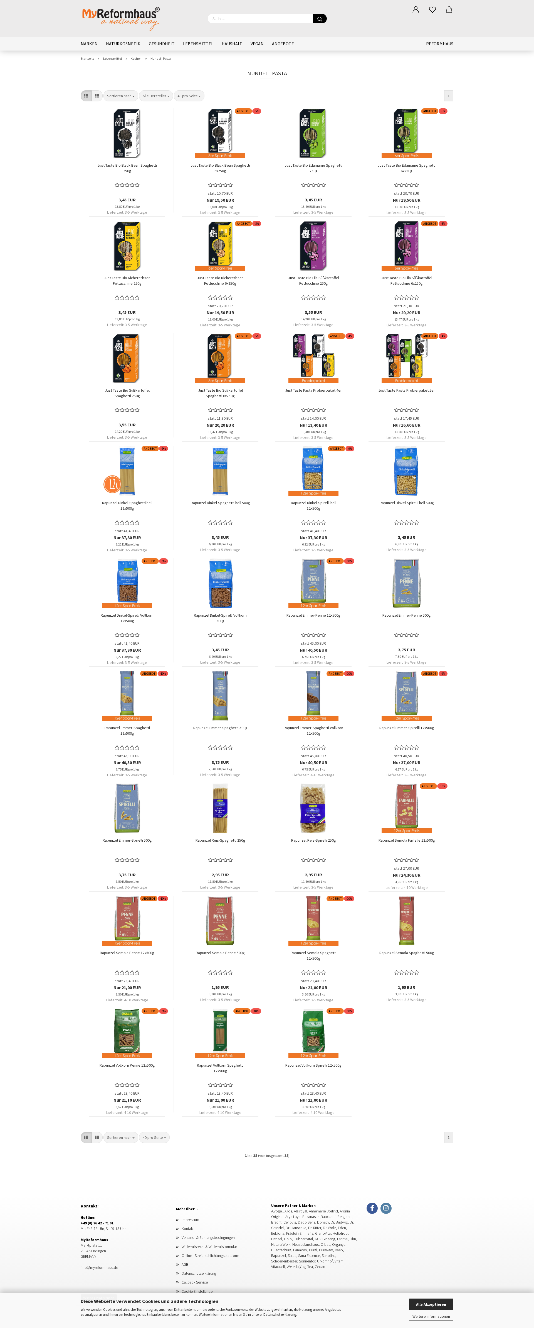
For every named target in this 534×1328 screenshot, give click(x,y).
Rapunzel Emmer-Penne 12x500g (313, 615)
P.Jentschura (281, 1249)
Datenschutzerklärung (279, 1314)
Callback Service (195, 1282)
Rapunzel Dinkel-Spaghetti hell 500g (220, 502)
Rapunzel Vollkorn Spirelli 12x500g (313, 1065)
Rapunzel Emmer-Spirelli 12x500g (406, 727)
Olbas (325, 1244)
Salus (292, 1255)
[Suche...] (320, 18)
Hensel (276, 1238)
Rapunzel (278, 1255)
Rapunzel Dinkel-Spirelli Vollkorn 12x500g (127, 618)
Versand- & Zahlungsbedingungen (208, 1237)
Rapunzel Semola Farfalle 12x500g (407, 840)
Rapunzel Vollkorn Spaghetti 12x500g (220, 1068)
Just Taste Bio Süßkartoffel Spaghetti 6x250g (220, 393)
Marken (89, 43)
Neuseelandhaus (305, 1244)
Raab (339, 1249)
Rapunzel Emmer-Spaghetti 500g (220, 727)
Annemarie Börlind (323, 1211)
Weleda (293, 1266)
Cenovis (289, 1222)
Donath (323, 1222)
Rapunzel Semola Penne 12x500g (127, 952)
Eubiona (277, 1233)
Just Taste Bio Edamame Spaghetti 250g (313, 168)
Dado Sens (306, 1222)
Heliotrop (340, 1233)
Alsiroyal (300, 1211)
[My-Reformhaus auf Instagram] (386, 1208)
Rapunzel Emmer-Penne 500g (406, 615)
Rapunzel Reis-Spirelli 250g (313, 840)
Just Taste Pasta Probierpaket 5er (406, 390)
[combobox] (120, 95)
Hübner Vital (303, 1238)
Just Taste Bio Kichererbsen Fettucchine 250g (127, 280)
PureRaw (326, 1249)
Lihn (353, 1238)
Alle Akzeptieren (431, 1304)
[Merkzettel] (432, 9)
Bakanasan (310, 1216)
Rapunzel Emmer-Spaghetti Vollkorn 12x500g (313, 730)
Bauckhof (328, 1216)
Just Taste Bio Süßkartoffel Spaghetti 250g (127, 393)
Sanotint (328, 1255)
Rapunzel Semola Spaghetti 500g (406, 952)
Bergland (344, 1216)
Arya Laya (292, 1216)
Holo (288, 1238)
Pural (313, 1249)
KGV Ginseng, (325, 1238)
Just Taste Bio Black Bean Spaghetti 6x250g (220, 168)
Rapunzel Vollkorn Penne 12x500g (127, 1065)
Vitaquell (278, 1266)
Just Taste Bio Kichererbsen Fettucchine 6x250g (220, 280)
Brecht (276, 1222)
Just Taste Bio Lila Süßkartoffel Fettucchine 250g (313, 280)
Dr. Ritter (314, 1227)
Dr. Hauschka (296, 1227)
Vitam (339, 1261)
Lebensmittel (198, 43)
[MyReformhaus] (125, 18)
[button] (415, 9)
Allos (288, 1211)
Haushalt (232, 43)
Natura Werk (280, 1244)
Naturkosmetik (123, 43)
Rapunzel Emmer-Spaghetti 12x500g (127, 730)
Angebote (283, 43)
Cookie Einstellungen (198, 1291)
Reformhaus (439, 43)
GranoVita (323, 1233)
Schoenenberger (284, 1261)
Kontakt (188, 1228)
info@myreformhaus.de (99, 1267)
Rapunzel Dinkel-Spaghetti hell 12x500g (127, 505)
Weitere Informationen (431, 1316)
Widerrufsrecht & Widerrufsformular (209, 1246)
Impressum (190, 1219)
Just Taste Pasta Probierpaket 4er (313, 390)
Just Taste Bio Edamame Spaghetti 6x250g (407, 168)
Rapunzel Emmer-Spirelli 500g (127, 840)
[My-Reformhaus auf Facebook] (372, 1208)
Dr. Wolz (329, 1227)
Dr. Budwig (339, 1222)
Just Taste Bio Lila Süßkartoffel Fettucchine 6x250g (406, 280)
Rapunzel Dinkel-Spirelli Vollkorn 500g (220, 618)
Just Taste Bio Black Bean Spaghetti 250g (127, 168)
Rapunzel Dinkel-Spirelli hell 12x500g (313, 505)
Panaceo (300, 1249)
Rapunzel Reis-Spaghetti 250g (220, 840)
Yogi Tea (306, 1266)
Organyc (338, 1244)
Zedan (320, 1266)
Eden (342, 1227)
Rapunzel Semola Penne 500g (220, 952)
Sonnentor (307, 1261)
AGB (185, 1264)
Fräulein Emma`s (299, 1233)
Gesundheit (162, 43)
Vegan (257, 43)
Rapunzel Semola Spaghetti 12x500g (314, 955)
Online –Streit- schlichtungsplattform (210, 1255)
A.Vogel (277, 1211)
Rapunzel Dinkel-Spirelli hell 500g (407, 502)
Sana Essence (309, 1255)
